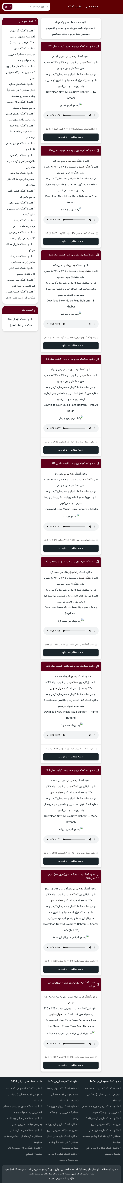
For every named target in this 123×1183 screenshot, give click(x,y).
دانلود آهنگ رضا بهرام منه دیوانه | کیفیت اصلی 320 (70, 770)
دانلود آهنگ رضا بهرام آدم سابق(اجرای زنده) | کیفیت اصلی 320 (70, 876)
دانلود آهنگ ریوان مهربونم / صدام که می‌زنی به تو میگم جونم (21, 55)
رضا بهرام (71, 57)
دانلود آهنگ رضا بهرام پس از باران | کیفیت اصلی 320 (70, 359)
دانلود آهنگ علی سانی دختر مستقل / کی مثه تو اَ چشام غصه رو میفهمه (21, 90)
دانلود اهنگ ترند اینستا (20, 319)
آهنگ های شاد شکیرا (21, 325)
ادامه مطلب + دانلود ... (70, 137)
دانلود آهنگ (74, 7)
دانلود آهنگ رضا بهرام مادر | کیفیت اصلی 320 (73, 463)
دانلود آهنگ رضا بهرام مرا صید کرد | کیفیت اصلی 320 (69, 562)
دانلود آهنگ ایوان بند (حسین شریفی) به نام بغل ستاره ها (21, 179)
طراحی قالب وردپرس (65, 1178)
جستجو (8, 6)
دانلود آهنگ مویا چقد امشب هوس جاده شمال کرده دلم (22, 132)
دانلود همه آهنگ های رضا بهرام (71, 22)
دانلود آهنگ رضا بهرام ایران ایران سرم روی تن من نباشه (71, 984)
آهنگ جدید (85, 63)
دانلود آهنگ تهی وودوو (20, 203)
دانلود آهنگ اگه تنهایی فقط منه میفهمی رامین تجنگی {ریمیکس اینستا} (22, 37)
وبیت (51, 1178)
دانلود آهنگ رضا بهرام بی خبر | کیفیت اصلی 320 (72, 255)
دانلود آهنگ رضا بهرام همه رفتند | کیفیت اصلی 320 (70, 666)
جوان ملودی (56, 688)
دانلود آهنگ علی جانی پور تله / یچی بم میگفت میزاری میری (20, 72)
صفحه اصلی (91, 7)
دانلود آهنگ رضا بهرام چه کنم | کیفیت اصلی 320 (72, 151)
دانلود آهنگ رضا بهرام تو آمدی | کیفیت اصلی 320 (71, 46)
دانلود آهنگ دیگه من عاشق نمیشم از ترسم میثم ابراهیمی (21, 161)
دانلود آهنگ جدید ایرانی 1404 (81, 129)
